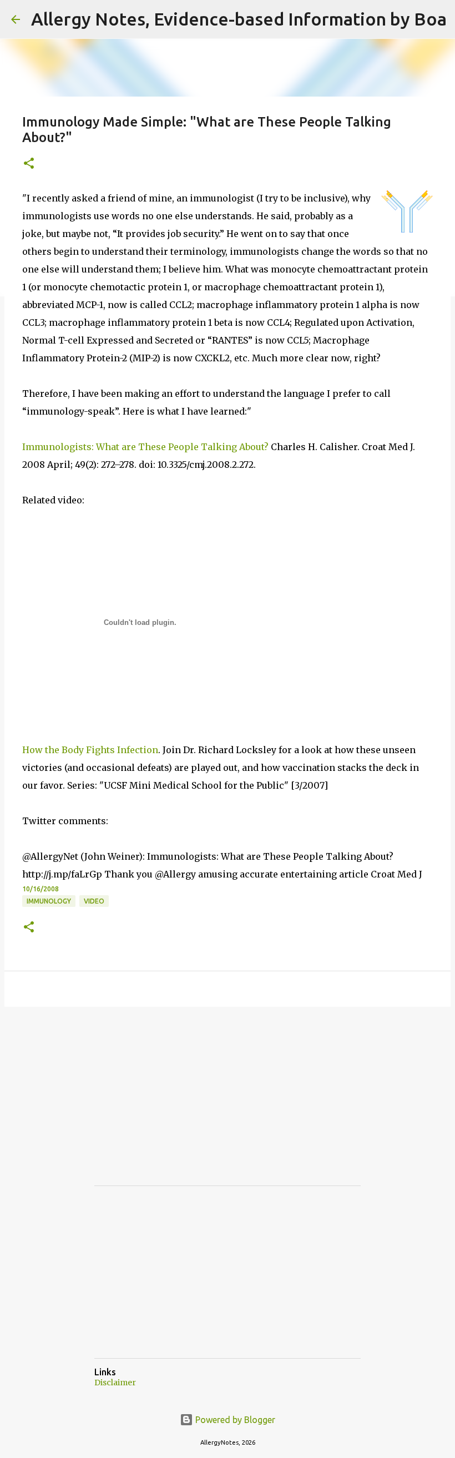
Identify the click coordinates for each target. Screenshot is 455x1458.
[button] (29, 164)
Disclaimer (115, 1383)
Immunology (49, 901)
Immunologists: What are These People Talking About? (145, 446)
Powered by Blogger (234, 1420)
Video (94, 901)
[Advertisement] (177, 1106)
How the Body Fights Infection (90, 749)
